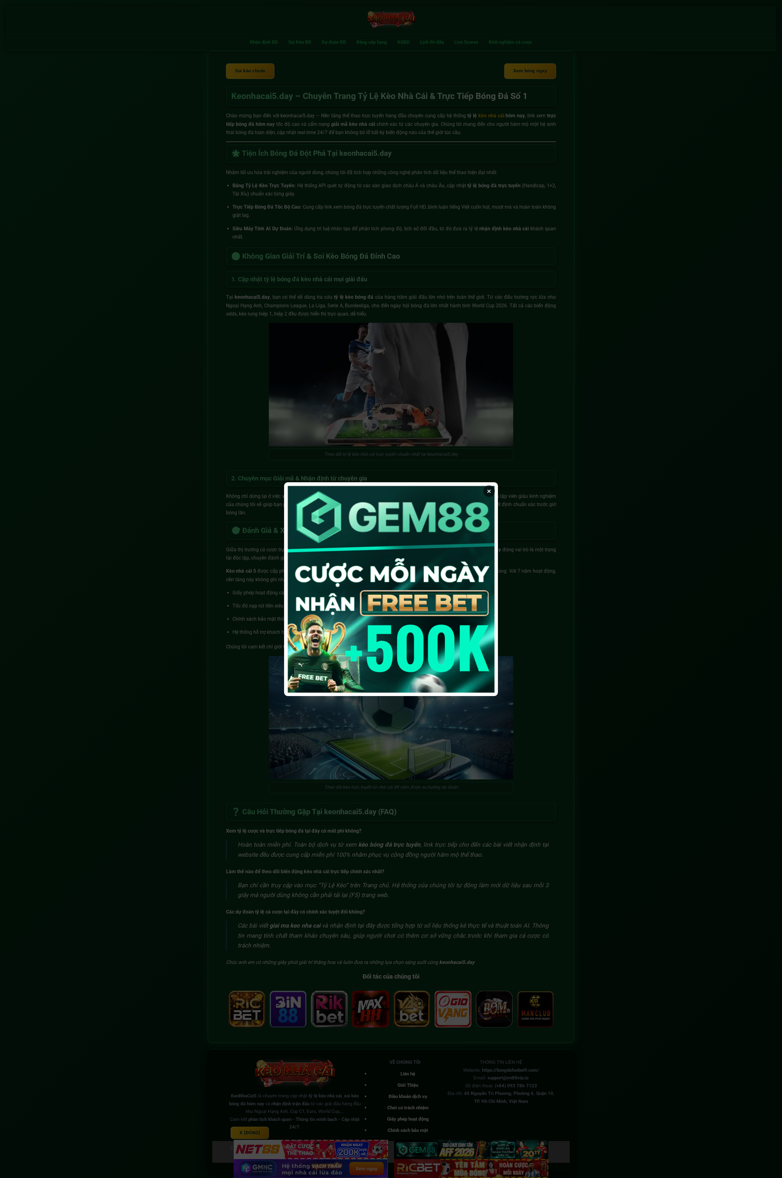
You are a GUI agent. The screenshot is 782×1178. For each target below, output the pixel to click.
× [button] (489, 491)
